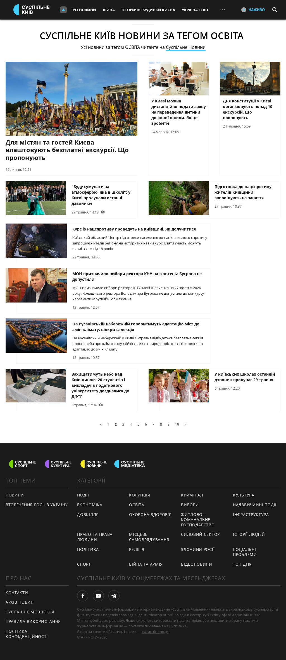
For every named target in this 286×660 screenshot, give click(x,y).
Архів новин (20, 602)
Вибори (190, 504)
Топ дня (242, 564)
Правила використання (33, 621)
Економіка (89, 504)
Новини (15, 495)
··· (222, 9)
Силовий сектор (200, 534)
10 (177, 424)
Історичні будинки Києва (148, 9)
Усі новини (84, 9)
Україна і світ (195, 9)
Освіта (136, 504)
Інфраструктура (251, 514)
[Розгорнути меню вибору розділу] (63, 9)
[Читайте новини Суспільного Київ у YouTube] (98, 595)
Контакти (17, 592)
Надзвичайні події (255, 504)
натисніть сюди (155, 631)
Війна (109, 9)
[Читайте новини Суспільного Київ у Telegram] (114, 595)
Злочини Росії (197, 549)
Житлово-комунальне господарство (197, 519)
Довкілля (88, 514)
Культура (243, 495)
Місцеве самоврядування (149, 537)
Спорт (84, 564)
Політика (88, 549)
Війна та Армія (146, 564)
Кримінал (192, 495)
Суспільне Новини (186, 47)
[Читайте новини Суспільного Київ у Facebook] (82, 595)
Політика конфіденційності (27, 633)
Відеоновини (196, 564)
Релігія (136, 549)
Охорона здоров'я (150, 514)
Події (83, 495)
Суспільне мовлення (30, 612)
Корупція (139, 495)
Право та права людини (95, 537)
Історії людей (249, 534)
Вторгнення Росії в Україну (37, 504)
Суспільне (178, 625)
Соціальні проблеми (245, 552)
